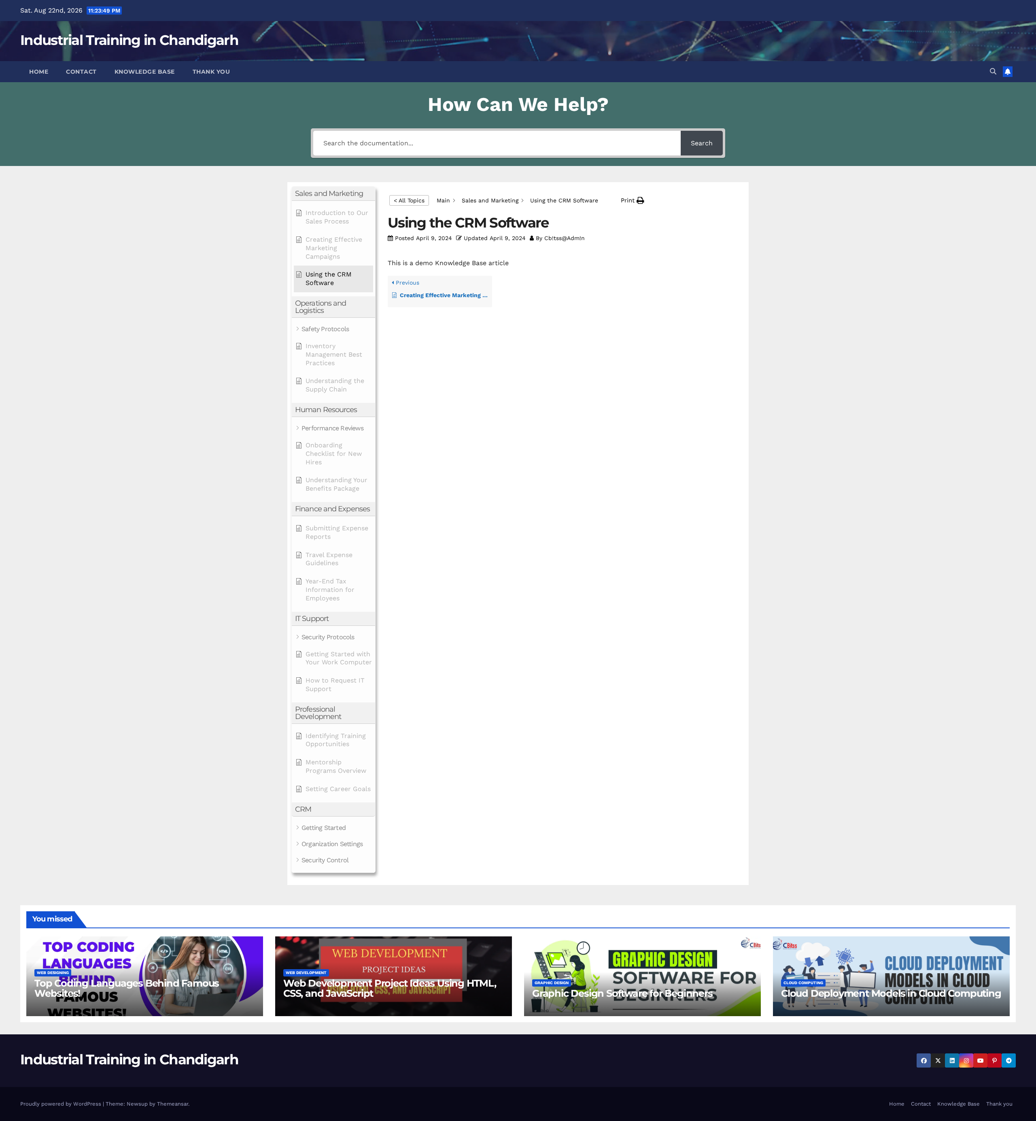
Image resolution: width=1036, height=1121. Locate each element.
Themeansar (172, 1104)
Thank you (211, 71)
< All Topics (409, 200)
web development (306, 972)
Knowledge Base (145, 71)
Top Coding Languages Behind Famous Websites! (126, 988)
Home (38, 71)
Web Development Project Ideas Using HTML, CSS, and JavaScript (389, 988)
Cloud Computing (803, 983)
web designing (53, 972)
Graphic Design (552, 983)
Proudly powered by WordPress (61, 1104)
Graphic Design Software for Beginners (622, 993)
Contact (81, 71)
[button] (993, 71)
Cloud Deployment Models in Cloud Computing (891, 993)
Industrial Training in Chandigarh (129, 40)
